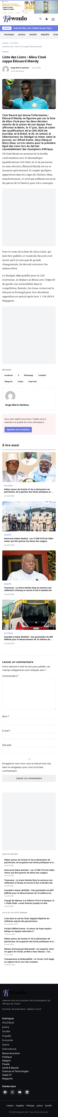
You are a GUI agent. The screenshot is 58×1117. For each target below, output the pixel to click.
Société (33, 34)
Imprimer (32, 381)
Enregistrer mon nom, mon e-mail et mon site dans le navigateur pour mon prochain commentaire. (26, 767)
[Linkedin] (27, 1092)
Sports (5, 52)
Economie (7, 1040)
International (9, 1048)
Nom (5, 716)
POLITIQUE (9, 34)
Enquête (45, 34)
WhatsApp (28, 375)
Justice (21, 34)
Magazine (7, 1078)
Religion (6, 1060)
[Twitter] (12, 1092)
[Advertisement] (29, 217)
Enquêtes (20, 1105)
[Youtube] (20, 1092)
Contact (10, 1105)
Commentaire (10, 675)
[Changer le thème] (46, 19)
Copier (20, 381)
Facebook (8, 375)
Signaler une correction (18, 429)
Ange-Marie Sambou (20, 67)
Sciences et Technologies (15, 1071)
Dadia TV (7, 1074)
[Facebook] (5, 1092)
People (6, 1064)
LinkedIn (42, 375)
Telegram (8, 381)
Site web (6, 745)
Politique (7, 1056)
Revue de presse (11, 1053)
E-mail (6, 730)
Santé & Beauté (10, 1067)
